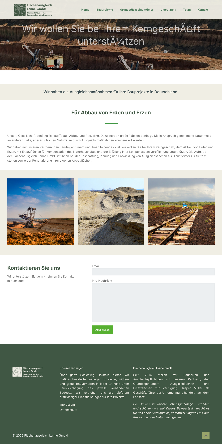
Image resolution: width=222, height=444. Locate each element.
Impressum (67, 404)
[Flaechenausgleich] (36, 9)
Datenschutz (68, 410)
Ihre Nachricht (102, 280)
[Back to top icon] (206, 435)
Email (95, 266)
